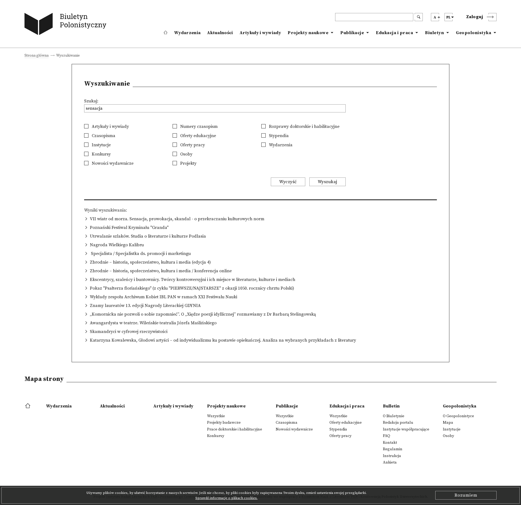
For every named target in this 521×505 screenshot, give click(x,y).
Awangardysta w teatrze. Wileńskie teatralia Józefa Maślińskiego (153, 323)
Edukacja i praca (394, 32)
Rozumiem (466, 495)
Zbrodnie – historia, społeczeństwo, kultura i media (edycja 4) (150, 262)
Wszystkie (216, 416)
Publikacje (352, 32)
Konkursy (101, 154)
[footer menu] (28, 406)
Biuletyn (434, 32)
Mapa (448, 422)
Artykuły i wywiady (260, 32)
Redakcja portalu (398, 422)
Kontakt (390, 442)
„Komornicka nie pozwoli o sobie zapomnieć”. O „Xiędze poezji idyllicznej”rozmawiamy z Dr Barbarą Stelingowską (203, 314)
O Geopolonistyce (458, 416)
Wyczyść (288, 181)
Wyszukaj (327, 181)
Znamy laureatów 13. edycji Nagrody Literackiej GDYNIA (145, 305)
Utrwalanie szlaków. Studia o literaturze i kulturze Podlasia (148, 236)
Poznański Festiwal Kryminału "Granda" (129, 227)
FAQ (386, 435)
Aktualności (220, 32)
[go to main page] (66, 25)
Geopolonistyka (473, 32)
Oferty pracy (192, 145)
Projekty (187, 163)
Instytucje (101, 145)
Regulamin (392, 449)
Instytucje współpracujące (406, 429)
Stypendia (278, 135)
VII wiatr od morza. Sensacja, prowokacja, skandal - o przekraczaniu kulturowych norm (177, 219)
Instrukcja (392, 456)
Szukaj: (91, 101)
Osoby (185, 154)
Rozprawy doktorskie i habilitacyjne (303, 126)
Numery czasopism (198, 126)
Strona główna (36, 56)
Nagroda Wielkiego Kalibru (117, 245)
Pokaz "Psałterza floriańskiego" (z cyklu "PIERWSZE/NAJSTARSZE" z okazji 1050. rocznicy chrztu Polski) (192, 288)
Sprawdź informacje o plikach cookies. (226, 498)
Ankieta (390, 462)
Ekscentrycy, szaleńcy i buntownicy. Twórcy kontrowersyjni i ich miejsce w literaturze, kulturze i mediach (192, 279)
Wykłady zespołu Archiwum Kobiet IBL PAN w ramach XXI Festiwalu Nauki (163, 297)
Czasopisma (103, 135)
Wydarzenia (187, 32)
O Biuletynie (393, 416)
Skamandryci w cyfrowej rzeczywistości (128, 331)
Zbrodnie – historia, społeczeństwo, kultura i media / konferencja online (161, 271)
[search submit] (419, 17)
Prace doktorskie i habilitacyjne (234, 429)
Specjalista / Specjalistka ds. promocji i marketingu (140, 253)
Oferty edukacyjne (197, 135)
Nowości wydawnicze (112, 163)
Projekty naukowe (308, 32)
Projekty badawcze (224, 422)
